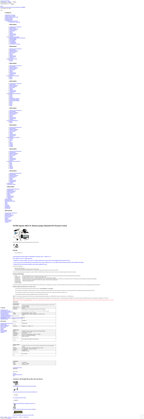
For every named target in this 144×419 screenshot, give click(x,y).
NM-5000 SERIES (12, 38)
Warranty (11, 31)
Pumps (6, 202)
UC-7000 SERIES (12, 42)
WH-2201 (11, 168)
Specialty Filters (10, 183)
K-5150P (11, 144)
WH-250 (11, 166)
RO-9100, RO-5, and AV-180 (14, 22)
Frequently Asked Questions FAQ (15, 26)
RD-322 (10, 104)
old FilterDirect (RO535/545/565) (13, 75)
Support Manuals (12, 27)
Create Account (9, 7)
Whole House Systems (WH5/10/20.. (13, 161)
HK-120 (10, 143)
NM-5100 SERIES (12, 39)
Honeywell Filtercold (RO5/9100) (13, 36)
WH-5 (10, 162)
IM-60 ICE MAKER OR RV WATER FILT (17, 37)
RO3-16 (10, 76)
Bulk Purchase (7, 208)
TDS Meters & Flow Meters (10, 201)
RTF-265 (11, 60)
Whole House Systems (9, 19)
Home (1, 6)
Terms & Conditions (13, 29)
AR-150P (11, 146)
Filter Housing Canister (11, 184)
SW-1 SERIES (12, 40)
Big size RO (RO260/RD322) (12, 120)
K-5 (10, 141)
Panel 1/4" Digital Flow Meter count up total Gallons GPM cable (24, 409)
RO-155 (10, 102)
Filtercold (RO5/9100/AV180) (12, 21)
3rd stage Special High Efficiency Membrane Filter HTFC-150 (24, 403)
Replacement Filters (8, 20)
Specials (1, 7)
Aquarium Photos (12, 34)
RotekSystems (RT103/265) (12, 58)
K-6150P (11, 145)
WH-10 (10, 163)
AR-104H (11, 138)
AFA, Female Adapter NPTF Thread (19, 397)
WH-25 (10, 165)
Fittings (6, 204)
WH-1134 (11, 167)
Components (7, 206)
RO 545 (10, 94)
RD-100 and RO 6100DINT (14, 98)
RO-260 (10, 103)
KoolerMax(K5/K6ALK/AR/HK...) (13, 137)
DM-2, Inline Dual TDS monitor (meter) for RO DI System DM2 (24, 386)
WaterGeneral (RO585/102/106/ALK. (14, 93)
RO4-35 (10, 77)
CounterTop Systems (8, 18)
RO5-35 (10, 78)
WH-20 (10, 164)
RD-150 (10, 101)
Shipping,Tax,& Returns (13, 28)
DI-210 (10, 105)
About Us (11, 32)
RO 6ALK (11, 97)
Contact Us (11, 35)
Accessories (7, 205)
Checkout (9, 1)
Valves (6, 203)
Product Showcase (12, 33)
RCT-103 (11, 59)
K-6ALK (11, 142)
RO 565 (10, 95)
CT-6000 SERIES (12, 41)
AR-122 (10, 139)
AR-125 (10, 140)
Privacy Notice (12, 30)
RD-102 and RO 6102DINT (14, 100)
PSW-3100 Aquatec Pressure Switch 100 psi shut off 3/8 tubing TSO (25, 391)
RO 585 (10, 96)
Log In (5, 1)
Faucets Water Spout (8, 200)
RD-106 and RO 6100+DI (14, 99)
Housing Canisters (8, 199)
